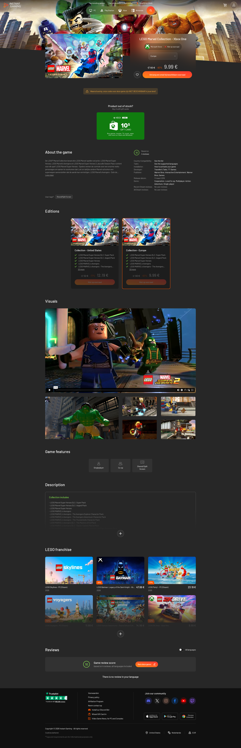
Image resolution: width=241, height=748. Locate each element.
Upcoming (128, 3)
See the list (158, 161)
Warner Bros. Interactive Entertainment (170, 172)
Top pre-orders (114, 3)
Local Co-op (170, 181)
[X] (157, 700)
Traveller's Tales (160, 169)
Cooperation (159, 181)
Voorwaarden (93, 693)
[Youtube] (183, 700)
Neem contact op (95, 705)
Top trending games (97, 3)
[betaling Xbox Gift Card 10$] (120, 126)
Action (188, 181)
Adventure (158, 184)
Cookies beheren (52, 733)
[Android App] (170, 716)
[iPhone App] (152, 716)
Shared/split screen (64, 197)
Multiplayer (180, 181)
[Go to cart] (225, 5)
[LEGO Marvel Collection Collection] (95, 242)
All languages (190, 650)
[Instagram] (166, 700)
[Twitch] (192, 700)
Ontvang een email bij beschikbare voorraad (167, 75)
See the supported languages (166, 164)
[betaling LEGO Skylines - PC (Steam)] (69, 570)
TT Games (172, 169)
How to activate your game (165, 166)
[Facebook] (174, 700)
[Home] (12, 5)
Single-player (169, 184)
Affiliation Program (95, 701)
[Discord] (148, 700)
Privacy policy (93, 697)
